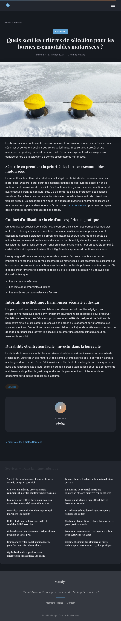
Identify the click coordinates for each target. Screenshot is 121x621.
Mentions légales (54, 602)
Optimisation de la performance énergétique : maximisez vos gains (26, 554)
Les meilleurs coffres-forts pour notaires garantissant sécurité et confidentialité (29, 501)
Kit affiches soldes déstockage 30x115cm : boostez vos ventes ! (87, 512)
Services (18, 22)
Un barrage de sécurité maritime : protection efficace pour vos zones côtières (88, 491)
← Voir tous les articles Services (23, 441)
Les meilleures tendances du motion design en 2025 (89, 480)
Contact (71, 602)
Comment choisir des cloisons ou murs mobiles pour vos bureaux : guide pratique (88, 543)
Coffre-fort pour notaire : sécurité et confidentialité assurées (27, 522)
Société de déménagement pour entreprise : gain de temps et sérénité (31, 480)
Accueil (7, 22)
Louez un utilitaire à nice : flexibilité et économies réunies (86, 501)
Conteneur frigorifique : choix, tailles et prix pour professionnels (89, 522)
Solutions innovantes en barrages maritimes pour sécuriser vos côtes (89, 533)
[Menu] (113, 5)
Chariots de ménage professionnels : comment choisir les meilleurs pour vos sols (31, 491)
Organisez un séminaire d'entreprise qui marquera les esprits (29, 512)
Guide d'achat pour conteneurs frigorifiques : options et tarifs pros (31, 533)
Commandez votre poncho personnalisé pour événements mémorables (29, 543)
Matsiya (60, 581)
